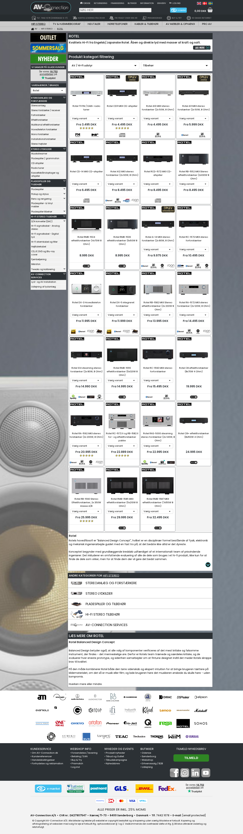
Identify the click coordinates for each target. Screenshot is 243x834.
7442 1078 (162, 815)
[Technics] (139, 736)
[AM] (42, 697)
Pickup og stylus (40, 194)
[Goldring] (77, 710)
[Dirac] (165, 697)
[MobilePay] (100, 800)
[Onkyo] (77, 723)
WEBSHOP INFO (80, 749)
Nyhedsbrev (113, 763)
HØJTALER (94, 24)
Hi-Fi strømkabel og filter (44, 241)
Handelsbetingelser (43, 760)
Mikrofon (35, 264)
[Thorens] (157, 736)
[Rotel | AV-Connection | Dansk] (205, 4)
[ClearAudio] (148, 697)
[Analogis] (60, 697)
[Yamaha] (192, 736)
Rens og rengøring (41, 198)
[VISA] (132, 800)
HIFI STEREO (38, 24)
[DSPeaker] (183, 697)
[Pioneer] (113, 723)
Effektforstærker (39, 119)
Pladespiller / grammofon (45, 158)
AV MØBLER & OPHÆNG (180, 24)
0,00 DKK (200, 11)
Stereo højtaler (39, 143)
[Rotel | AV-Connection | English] (199, 4)
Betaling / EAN (80, 756)
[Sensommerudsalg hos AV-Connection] (48, 51)
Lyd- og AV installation (43, 281)
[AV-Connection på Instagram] (184, 776)
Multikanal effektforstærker (45, 124)
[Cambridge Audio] (130, 697)
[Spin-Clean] (51, 736)
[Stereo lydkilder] (76, 597)
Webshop (147, 760)
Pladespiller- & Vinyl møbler (42, 205)
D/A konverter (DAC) (41, 221)
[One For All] (60, 723)
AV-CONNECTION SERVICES (41, 276)
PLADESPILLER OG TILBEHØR (41, 183)
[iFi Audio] (113, 710)
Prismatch (77, 763)
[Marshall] (201, 710)
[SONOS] (201, 723)
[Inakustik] (130, 710)
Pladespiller (37, 189)
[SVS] (86, 736)
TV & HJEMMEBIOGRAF (67, 24)
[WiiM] (174, 736)
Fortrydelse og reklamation (47, 763)
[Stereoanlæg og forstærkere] (76, 586)
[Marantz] (183, 710)
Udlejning (147, 767)
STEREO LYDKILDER (41, 149)
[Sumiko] (69, 736)
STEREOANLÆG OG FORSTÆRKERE (41, 99)
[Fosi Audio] (60, 710)
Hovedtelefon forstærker (44, 129)
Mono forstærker (40, 134)
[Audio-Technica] (77, 697)
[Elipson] (201, 697)
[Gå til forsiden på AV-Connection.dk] (81, 2)
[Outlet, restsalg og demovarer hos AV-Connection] (48, 41)
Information (147, 3)
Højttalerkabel (38, 246)
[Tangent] (104, 736)
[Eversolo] (42, 710)
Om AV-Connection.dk (45, 753)
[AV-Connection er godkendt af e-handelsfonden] (48, 788)
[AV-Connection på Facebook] (174, 776)
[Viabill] (143, 800)
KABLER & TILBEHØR (147, 24)
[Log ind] (170, 2)
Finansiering (117, 3)
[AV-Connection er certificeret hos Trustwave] (75, 788)
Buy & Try (77, 760)
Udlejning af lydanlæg (43, 286)
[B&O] (113, 697)
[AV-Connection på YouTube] (205, 776)
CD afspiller (37, 163)
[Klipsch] (148, 710)
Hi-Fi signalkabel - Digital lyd (45, 235)
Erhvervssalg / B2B (152, 763)
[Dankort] (110, 800)
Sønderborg (149, 756)
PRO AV (207, 24)
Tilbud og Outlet (115, 756)
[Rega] (165, 723)
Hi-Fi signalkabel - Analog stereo (45, 227)
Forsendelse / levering (84, 753)
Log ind (176, 3)
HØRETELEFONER (118, 24)
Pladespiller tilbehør (41, 211)
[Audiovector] (95, 697)
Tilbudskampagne (116, 760)
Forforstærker (38, 115)
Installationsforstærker (43, 139)
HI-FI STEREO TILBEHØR (44, 216)
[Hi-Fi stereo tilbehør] (76, 617)
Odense (146, 753)
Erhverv (161, 3)
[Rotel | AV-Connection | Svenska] (210, 4)
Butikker (132, 3)
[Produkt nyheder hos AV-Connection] (48, 62)
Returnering (100, 3)
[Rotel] (183, 723)
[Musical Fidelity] (42, 723)
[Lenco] (165, 710)
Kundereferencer (42, 756)
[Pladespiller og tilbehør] (76, 607)
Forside (86, 3)
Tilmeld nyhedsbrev (191, 749)
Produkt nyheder (115, 753)
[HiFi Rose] (95, 710)
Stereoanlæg (38, 105)
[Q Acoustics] (148, 723)
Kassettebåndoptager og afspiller (45, 174)
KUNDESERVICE (40, 749)
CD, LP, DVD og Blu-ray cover (43, 253)
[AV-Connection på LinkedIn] (195, 776)
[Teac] (121, 736)
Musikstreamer (39, 153)
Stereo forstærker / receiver (45, 110)
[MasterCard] (121, 800)
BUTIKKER (147, 749)
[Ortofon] (95, 723)
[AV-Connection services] (76, 628)
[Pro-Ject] (130, 723)
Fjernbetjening (38, 259)
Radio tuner (37, 167)
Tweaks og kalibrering (43, 269)
